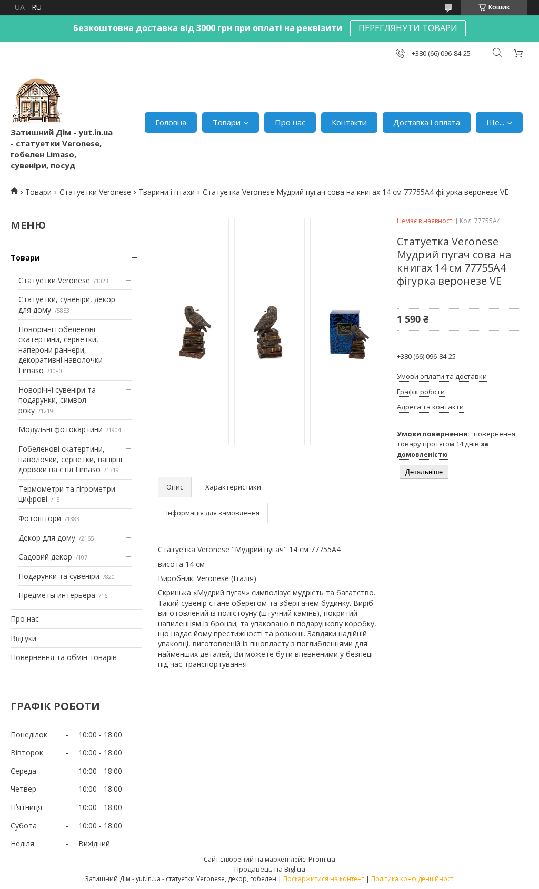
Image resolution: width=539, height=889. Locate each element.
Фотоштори (39, 518)
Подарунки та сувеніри (58, 576)
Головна (170, 122)
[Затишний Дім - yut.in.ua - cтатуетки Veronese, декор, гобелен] (37, 100)
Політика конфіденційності (413, 878)
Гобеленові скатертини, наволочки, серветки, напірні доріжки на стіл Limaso (70, 459)
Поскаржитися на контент (323, 878)
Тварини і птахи (166, 192)
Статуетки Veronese (95, 192)
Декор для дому (46, 538)
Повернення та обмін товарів (64, 657)
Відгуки (23, 638)
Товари (227, 122)
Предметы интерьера (56, 595)
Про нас (290, 122)
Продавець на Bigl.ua (269, 869)
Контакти (349, 122)
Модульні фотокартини (60, 429)
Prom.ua (321, 859)
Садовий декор (45, 557)
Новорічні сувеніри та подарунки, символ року (57, 400)
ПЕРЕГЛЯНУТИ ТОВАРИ (407, 28)
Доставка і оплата (426, 122)
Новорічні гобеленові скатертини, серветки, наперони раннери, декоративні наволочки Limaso (60, 349)
